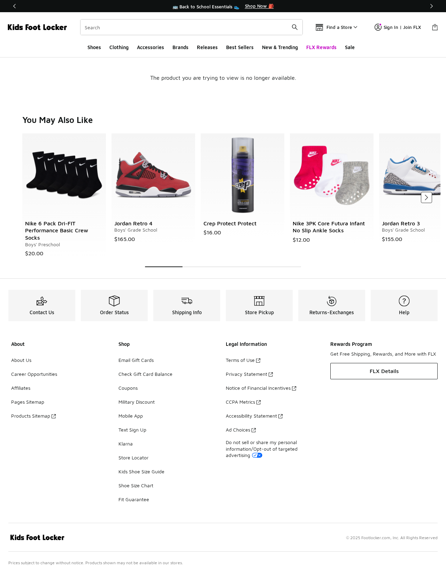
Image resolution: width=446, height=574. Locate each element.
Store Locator (133, 457)
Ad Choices (238, 430)
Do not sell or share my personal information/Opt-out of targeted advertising (262, 448)
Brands (180, 47)
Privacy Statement (246, 374)
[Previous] (14, 6)
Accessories (150, 47)
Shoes (94, 47)
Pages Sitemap (27, 402)
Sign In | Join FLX (402, 27)
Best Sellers (240, 47)
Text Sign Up (132, 430)
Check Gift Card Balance (145, 374)
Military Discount (136, 402)
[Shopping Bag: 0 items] (434, 27)
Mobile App (130, 416)
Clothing (119, 47)
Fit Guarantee (133, 499)
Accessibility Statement (251, 416)
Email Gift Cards (136, 360)
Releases (207, 47)
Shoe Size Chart (135, 485)
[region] (223, 6)
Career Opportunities (34, 374)
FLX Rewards (321, 47)
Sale (350, 47)
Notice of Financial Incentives (258, 388)
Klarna (125, 444)
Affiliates (20, 388)
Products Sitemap (30, 416)
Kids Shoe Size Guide (141, 471)
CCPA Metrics (240, 402)
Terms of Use (240, 360)
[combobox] (191, 27)
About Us (21, 360)
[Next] (431, 6)
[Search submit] (294, 27)
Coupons (128, 388)
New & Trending (280, 47)
